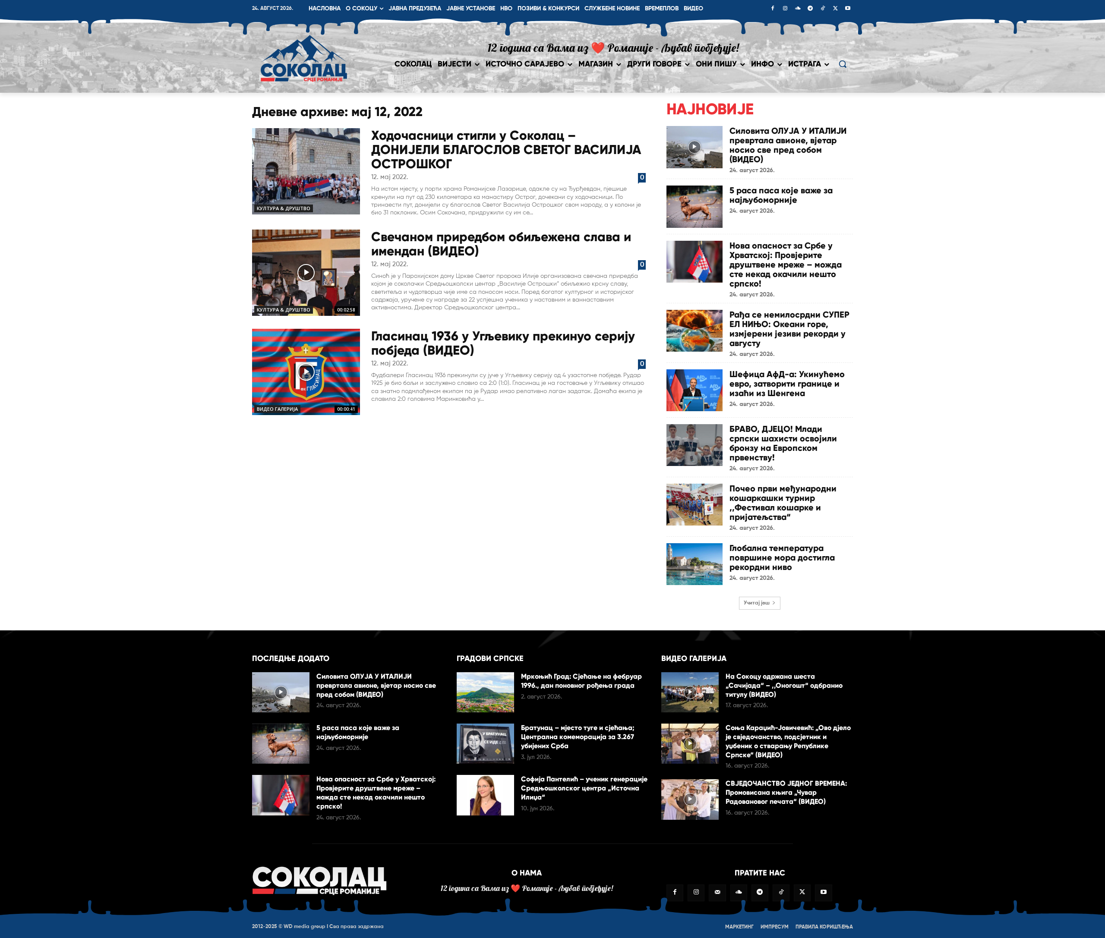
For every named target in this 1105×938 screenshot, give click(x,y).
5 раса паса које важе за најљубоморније (781, 195)
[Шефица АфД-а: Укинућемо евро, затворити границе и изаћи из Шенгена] (694, 390)
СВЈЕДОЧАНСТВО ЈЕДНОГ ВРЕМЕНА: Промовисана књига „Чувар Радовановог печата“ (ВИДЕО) (786, 792)
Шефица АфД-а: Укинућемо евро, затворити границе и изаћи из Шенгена (787, 383)
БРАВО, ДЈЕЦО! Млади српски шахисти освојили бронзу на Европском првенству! (783, 443)
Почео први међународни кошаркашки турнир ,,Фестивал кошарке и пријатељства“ (783, 502)
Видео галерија (277, 409)
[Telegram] (810, 9)
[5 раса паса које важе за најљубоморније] (694, 206)
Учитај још (757, 603)
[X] (835, 9)
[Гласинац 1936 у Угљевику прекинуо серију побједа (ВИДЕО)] (306, 372)
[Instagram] (785, 9)
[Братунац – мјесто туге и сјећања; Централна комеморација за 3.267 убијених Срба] (485, 744)
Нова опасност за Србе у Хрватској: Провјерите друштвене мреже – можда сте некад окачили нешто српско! (785, 264)
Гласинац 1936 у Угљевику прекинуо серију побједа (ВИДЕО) (503, 343)
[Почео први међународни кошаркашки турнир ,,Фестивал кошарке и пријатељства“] (694, 505)
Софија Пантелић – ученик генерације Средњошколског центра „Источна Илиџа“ (584, 788)
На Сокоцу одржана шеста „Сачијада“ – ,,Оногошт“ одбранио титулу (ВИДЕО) (784, 685)
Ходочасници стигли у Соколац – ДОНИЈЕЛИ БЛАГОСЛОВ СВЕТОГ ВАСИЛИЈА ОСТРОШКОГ (506, 149)
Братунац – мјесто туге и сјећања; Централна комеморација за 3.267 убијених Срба (578, 737)
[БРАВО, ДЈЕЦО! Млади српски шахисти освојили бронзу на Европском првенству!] (694, 445)
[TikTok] (823, 9)
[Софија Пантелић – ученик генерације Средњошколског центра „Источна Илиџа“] (485, 795)
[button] (842, 64)
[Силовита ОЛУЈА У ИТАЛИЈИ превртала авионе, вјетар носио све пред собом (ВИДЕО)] (694, 147)
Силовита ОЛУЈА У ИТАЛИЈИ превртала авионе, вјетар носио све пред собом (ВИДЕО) (787, 145)
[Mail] (717, 892)
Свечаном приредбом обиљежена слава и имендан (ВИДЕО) (501, 244)
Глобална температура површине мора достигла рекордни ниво (782, 557)
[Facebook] (772, 9)
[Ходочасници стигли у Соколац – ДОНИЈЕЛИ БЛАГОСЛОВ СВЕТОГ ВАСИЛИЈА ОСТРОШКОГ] (306, 171)
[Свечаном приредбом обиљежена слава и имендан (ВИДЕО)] (306, 273)
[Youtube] (848, 9)
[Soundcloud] (797, 9)
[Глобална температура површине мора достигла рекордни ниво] (694, 564)
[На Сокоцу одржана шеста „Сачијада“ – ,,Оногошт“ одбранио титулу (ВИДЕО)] (690, 692)
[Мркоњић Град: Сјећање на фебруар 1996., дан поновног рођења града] (485, 692)
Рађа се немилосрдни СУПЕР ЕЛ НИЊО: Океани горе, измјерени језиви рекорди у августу (789, 328)
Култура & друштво (283, 208)
